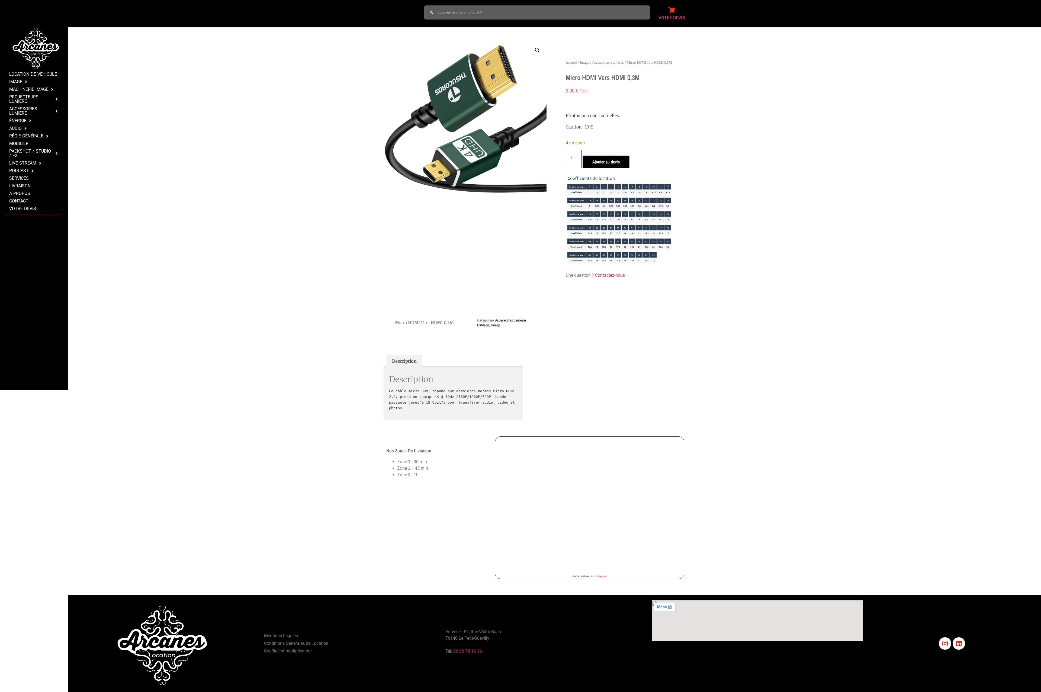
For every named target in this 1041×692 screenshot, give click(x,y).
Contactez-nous (610, 275)
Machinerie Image (29, 89)
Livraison (20, 185)
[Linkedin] (959, 643)
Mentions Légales (281, 635)
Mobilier (18, 143)
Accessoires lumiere (23, 111)
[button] (537, 50)
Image (15, 81)
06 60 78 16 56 (467, 651)
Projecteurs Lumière (23, 99)
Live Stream (22, 163)
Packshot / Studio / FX (30, 153)
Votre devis (22, 208)
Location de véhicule (33, 74)
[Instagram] (945, 643)
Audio (15, 128)
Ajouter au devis (606, 162)
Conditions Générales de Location (296, 643)
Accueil (571, 62)
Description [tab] (404, 361)
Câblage (483, 325)
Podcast (19, 170)
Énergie (17, 120)
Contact (18, 201)
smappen (601, 576)
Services (19, 178)
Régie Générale (26, 136)
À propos (19, 193)
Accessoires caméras (608, 62)
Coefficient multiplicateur (288, 651)
